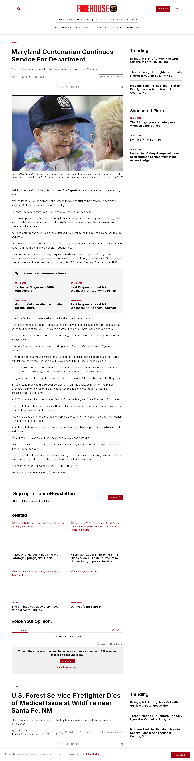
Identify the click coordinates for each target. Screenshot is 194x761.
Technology (100, 28)
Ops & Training (63, 28)
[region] (67, 637)
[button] (14, 9)
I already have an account (67, 667)
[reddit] (72, 87)
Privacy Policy (92, 754)
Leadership (82, 28)
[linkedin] (62, 87)
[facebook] (57, 87)
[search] (19, 9)
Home (14, 43)
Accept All (180, 755)
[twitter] (67, 87)
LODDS (15, 686)
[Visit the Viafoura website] (116, 644)
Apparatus (133, 28)
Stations (117, 28)
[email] (77, 87)
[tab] (20, 630)
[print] (121, 87)
